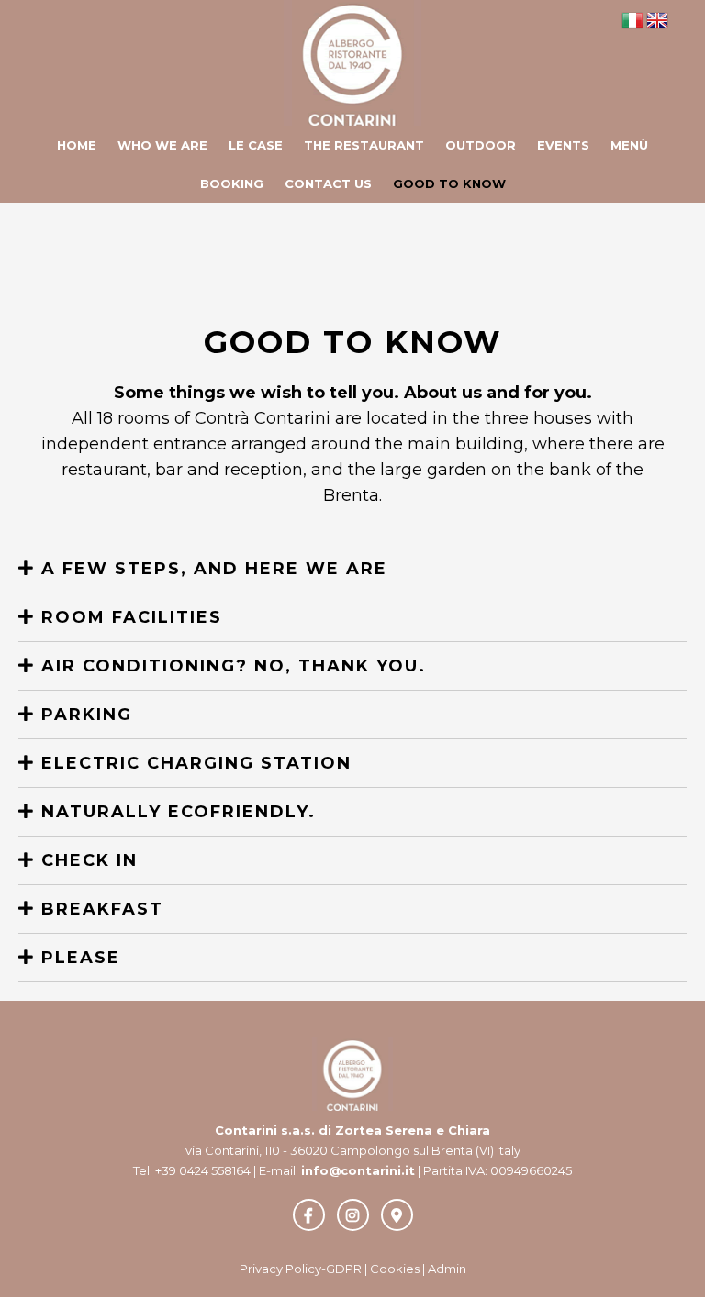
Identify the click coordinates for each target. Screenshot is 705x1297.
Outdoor (480, 145)
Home (76, 145)
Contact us (328, 183)
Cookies (395, 1268)
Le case (256, 145)
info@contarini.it (358, 1170)
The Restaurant (364, 145)
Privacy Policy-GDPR (301, 1268)
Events (563, 145)
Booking (231, 183)
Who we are (162, 145)
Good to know (449, 183)
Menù (629, 145)
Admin (447, 1268)
